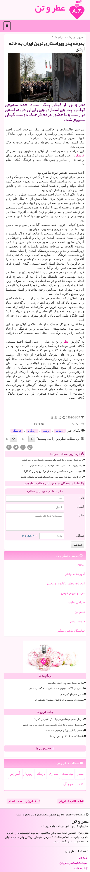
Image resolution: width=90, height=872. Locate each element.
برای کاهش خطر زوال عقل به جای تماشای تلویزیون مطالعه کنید (52, 476)
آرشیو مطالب (80, 868)
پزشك (41, 773)
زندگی (32, 430)
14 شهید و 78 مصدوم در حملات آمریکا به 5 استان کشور (56, 688)
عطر (66, 341)
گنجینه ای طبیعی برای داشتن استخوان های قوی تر (59, 699)
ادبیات (60, 430)
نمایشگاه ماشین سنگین (71, 630)
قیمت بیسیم (77, 621)
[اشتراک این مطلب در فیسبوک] (23, 447)
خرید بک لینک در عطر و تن (73, 863)
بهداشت (67, 773)
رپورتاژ (28, 773)
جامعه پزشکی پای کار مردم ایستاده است (64, 730)
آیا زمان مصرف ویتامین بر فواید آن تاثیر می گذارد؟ (58, 719)
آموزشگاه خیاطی (74, 574)
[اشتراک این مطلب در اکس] (16, 447)
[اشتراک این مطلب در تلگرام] (30, 447)
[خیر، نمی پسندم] (13, 439)
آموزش (14, 773)
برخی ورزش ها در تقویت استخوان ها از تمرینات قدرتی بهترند (52, 465)
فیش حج (80, 611)
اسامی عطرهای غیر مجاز (72, 694)
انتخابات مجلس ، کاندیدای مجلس (65, 583)
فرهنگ (80, 155)
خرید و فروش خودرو (73, 593)
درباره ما (83, 857)
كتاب (80, 784)
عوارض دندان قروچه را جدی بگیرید (66, 682)
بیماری (54, 773)
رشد (46, 430)
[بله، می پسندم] (31, 439)
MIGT (81, 564)
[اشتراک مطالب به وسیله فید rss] (9, 447)
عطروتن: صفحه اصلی (22, 801)
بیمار (80, 773)
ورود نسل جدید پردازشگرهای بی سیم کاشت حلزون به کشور (52, 459)
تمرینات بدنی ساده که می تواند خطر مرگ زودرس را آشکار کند (52, 471)
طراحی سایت (76, 602)
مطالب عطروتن (69, 801)
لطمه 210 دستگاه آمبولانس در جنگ (66, 736)
